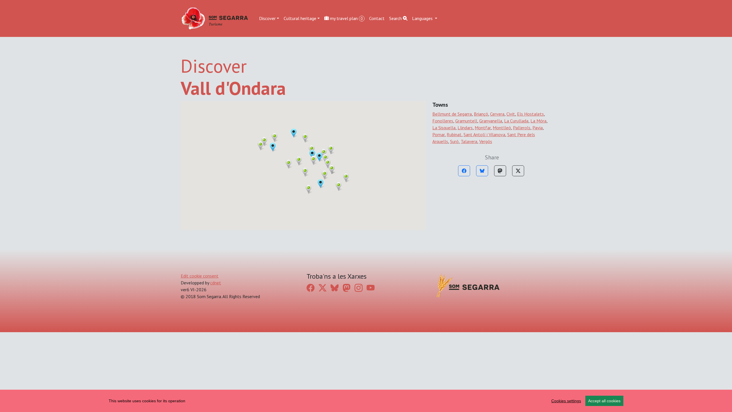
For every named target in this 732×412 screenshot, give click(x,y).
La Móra (538, 121)
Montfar (483, 127)
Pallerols (521, 127)
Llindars (465, 127)
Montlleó (502, 127)
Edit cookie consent (199, 276)
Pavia (537, 127)
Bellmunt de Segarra (452, 114)
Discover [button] (267, 18)
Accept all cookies (604, 401)
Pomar (438, 134)
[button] (293, 133)
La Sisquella (443, 127)
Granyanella (490, 121)
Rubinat (454, 134)
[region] (366, 401)
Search (396, 18)
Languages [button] (423, 18)
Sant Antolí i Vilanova (484, 134)
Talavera (469, 141)
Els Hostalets (530, 114)
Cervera (497, 114)
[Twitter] (518, 170)
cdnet (215, 283)
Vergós (485, 141)
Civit (510, 114)
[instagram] (359, 287)
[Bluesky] (482, 170)
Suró (454, 141)
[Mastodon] (500, 170)
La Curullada (516, 121)
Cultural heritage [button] (300, 18)
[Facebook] (464, 170)
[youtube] (371, 287)
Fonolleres (442, 121)
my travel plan (346, 18)
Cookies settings (566, 401)
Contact (377, 18)
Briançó (481, 114)
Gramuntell (466, 121)
